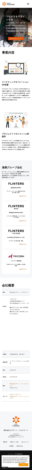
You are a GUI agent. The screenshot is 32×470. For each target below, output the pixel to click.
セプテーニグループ (15, 394)
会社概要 (11, 446)
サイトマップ (11, 454)
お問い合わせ (20, 446)
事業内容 (5, 442)
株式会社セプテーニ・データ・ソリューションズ (19, 397)
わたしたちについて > (16, 38)
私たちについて (25, 442)
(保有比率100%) (14, 387)
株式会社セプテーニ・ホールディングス (19, 385)
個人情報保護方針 (19, 454)
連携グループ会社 (14, 442)
